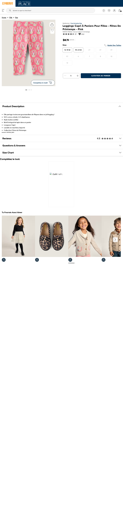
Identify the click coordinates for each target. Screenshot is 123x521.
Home (4, 17)
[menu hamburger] (3, 10)
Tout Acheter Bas (76, 23)
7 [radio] (89, 56)
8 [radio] (100, 56)
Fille (10, 17)
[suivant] (115, 239)
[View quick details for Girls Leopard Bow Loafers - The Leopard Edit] (37, 260)
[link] (104, 10)
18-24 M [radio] (78, 50)
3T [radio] (100, 50)
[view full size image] (28, 85)
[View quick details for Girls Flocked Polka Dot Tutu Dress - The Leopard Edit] (4, 260)
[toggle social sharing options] (51, 24)
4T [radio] (112, 50)
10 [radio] (111, 56)
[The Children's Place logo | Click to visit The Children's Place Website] (24, 3)
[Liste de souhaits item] (109, 12)
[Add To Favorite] (52, 30)
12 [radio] (67, 63)
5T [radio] (67, 56)
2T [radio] (89, 50)
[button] (109, 10)
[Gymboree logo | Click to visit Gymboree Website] (7, 3)
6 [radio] (78, 56)
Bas (16, 17)
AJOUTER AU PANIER (100, 76)
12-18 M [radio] (67, 50)
